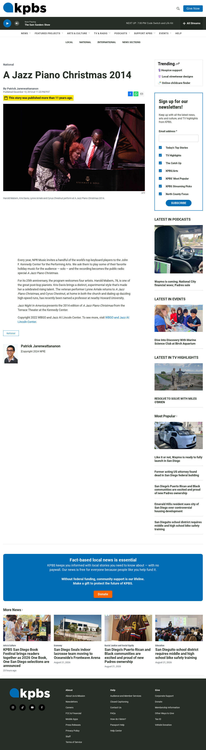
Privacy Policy (73, 730)
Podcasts (120, 33)
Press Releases (73, 725)
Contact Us (115, 707)
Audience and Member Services (125, 696)
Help (178, 33)
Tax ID (158, 719)
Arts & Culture (77, 33)
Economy (58, 645)
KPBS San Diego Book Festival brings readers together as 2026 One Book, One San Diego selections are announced (26, 658)
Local (69, 42)
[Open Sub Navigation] (30, 33)
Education (159, 645)
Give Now (193, 8)
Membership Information (167, 707)
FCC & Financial (73, 713)
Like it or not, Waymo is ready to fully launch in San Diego (178, 459)
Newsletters (72, 701)
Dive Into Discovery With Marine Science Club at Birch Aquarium (175, 341)
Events (164, 33)
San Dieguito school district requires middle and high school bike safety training (178, 525)
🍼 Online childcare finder (174, 83)
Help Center (116, 730)
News (24, 33)
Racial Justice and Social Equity (119, 645)
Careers (69, 707)
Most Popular (164, 416)
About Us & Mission (75, 696)
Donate (103, 594)
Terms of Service (74, 742)
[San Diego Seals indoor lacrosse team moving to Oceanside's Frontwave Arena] (77, 628)
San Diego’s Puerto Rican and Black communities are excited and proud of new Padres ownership (177, 489)
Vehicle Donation (163, 725)
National (85, 42)
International (107, 42)
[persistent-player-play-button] (7, 23)
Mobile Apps (72, 719)
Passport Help (117, 725)
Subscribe (178, 203)
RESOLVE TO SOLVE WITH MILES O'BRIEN (175, 400)
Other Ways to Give (164, 713)
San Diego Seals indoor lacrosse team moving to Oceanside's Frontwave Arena (77, 654)
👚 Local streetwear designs (175, 76)
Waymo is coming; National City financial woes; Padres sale (175, 283)
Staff (68, 736)
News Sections (131, 42)
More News (12, 610)
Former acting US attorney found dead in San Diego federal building (176, 473)
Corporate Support (164, 696)
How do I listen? (118, 719)
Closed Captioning (119, 701)
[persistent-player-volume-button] (17, 23)
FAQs (113, 713)
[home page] (24, 8)
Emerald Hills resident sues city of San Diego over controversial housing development (176, 507)
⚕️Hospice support (170, 70)
